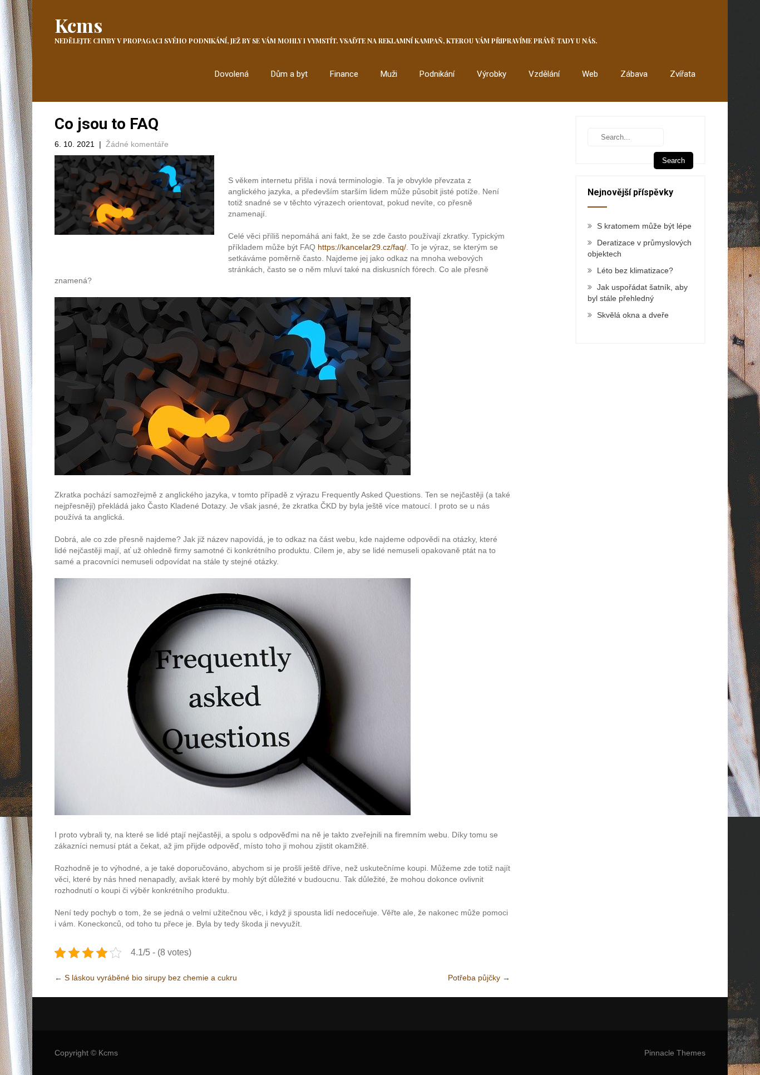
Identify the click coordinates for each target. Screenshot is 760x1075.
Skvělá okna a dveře (633, 314)
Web (590, 74)
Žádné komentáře (137, 144)
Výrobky (491, 74)
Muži (389, 74)
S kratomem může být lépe (644, 225)
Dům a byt (289, 74)
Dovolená (232, 74)
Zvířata (682, 74)
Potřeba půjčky (479, 977)
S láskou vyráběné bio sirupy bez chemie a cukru (146, 977)
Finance (344, 74)
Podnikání (437, 74)
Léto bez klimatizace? (635, 270)
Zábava (634, 74)
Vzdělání (544, 74)
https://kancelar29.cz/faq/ (362, 247)
